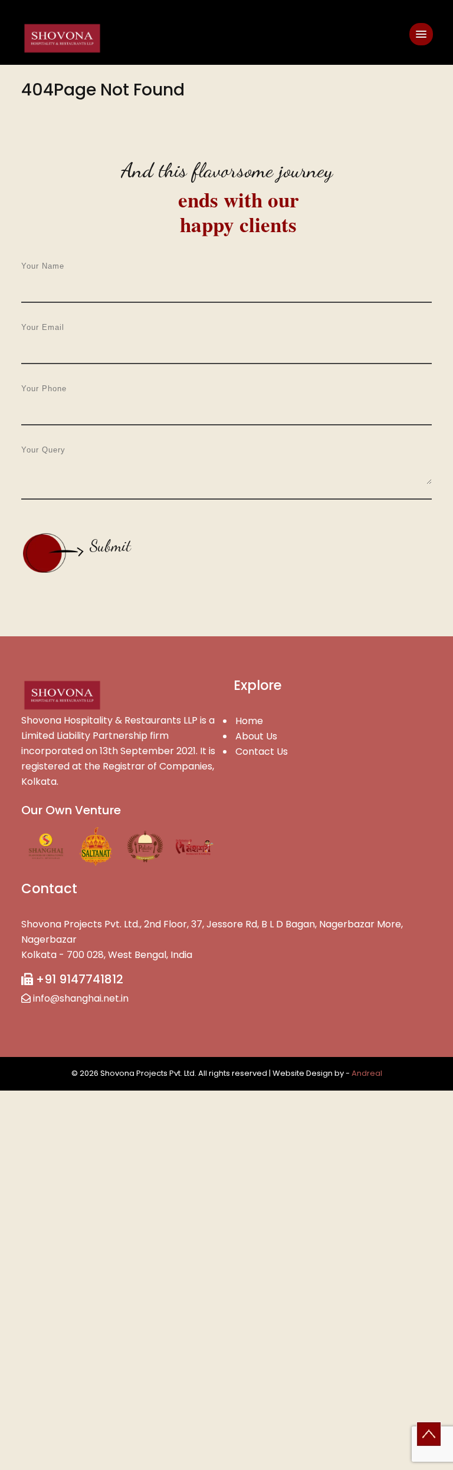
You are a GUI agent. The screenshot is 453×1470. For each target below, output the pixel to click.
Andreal (367, 1073)
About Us (256, 736)
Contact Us (261, 751)
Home (249, 721)
